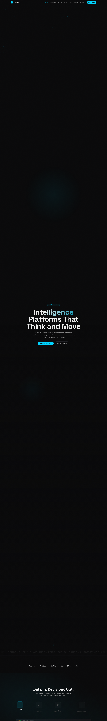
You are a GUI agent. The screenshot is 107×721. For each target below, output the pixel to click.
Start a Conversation (62, 343)
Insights (76, 2)
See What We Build (46, 343)
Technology (53, 2)
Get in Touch (91, 2)
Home (46, 2)
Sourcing (60, 2)
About (65, 2)
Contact (82, 2)
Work (71, 2)
